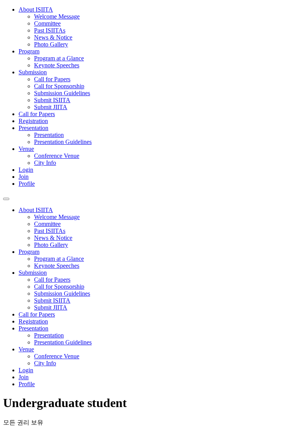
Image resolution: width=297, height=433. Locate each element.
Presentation (33, 128)
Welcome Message (57, 16)
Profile (27, 183)
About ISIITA (36, 9)
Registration (33, 121)
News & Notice (53, 37)
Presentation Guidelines (63, 142)
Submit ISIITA (52, 100)
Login (26, 169)
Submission (33, 72)
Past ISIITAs (49, 30)
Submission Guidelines (62, 93)
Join (24, 176)
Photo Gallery (51, 44)
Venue (26, 148)
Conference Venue (56, 155)
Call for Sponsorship (59, 86)
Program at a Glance (59, 58)
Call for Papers (52, 79)
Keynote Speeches (56, 65)
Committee (47, 23)
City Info (45, 162)
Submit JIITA (50, 107)
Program (29, 51)
